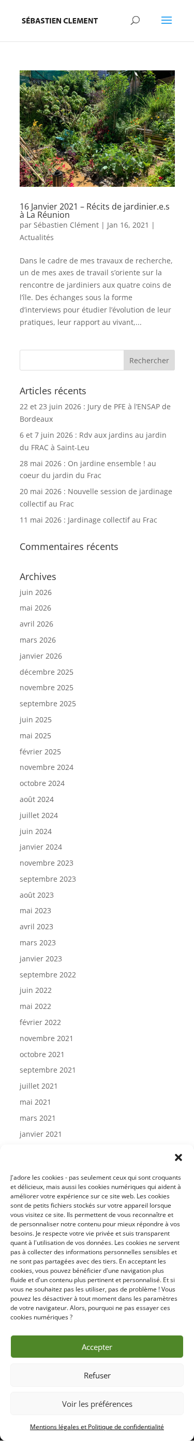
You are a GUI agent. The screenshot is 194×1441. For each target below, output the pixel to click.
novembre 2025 (46, 687)
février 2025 (40, 751)
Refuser (97, 1375)
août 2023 (37, 895)
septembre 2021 (48, 1070)
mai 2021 (35, 1102)
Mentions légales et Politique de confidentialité (97, 1426)
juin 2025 (36, 719)
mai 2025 (35, 735)
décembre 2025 (46, 672)
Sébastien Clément (66, 225)
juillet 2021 (39, 1086)
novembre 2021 (46, 1038)
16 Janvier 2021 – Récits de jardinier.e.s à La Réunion (95, 210)
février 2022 (40, 1022)
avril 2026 (36, 624)
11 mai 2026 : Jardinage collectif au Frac (88, 520)
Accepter (97, 1347)
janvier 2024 (41, 847)
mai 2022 (35, 1006)
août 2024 (37, 799)
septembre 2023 (48, 879)
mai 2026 (35, 608)
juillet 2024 (39, 815)
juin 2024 (36, 831)
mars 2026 (38, 640)
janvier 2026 (41, 656)
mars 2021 (38, 1118)
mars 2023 (38, 942)
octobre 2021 (42, 1054)
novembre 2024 (46, 767)
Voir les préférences (97, 1404)
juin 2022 (36, 990)
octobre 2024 (42, 783)
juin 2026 (36, 592)
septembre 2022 (48, 974)
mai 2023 (35, 910)
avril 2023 (36, 926)
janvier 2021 (41, 1134)
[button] (178, 1157)
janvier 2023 (41, 958)
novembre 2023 (46, 863)
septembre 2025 (48, 703)
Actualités (37, 237)
